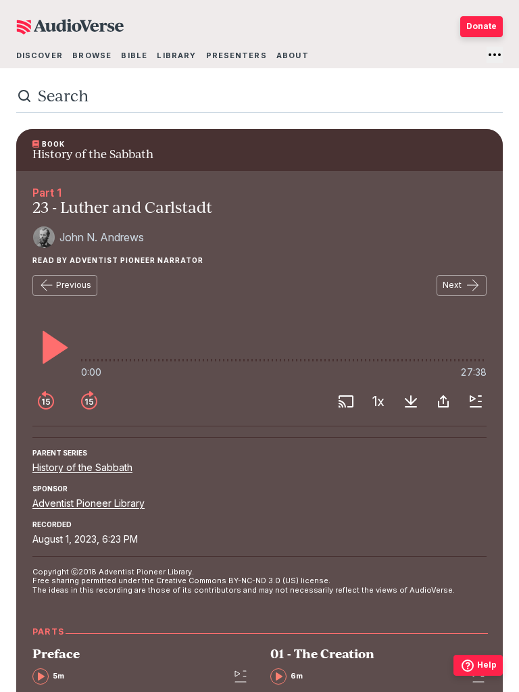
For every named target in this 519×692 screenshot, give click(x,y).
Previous (73, 285)
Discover (39, 55)
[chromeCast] (346, 401)
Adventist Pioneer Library (88, 503)
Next (452, 285)
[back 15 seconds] (45, 401)
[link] (128, 666)
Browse (92, 55)
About (292, 55)
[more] (495, 55)
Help (487, 665)
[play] (51, 347)
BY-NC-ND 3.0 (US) (263, 580)
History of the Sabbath (82, 467)
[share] (443, 401)
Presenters (236, 55)
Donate (481, 26)
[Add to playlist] (476, 401)
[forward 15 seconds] (89, 401)
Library (176, 55)
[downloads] (411, 401)
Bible (134, 55)
